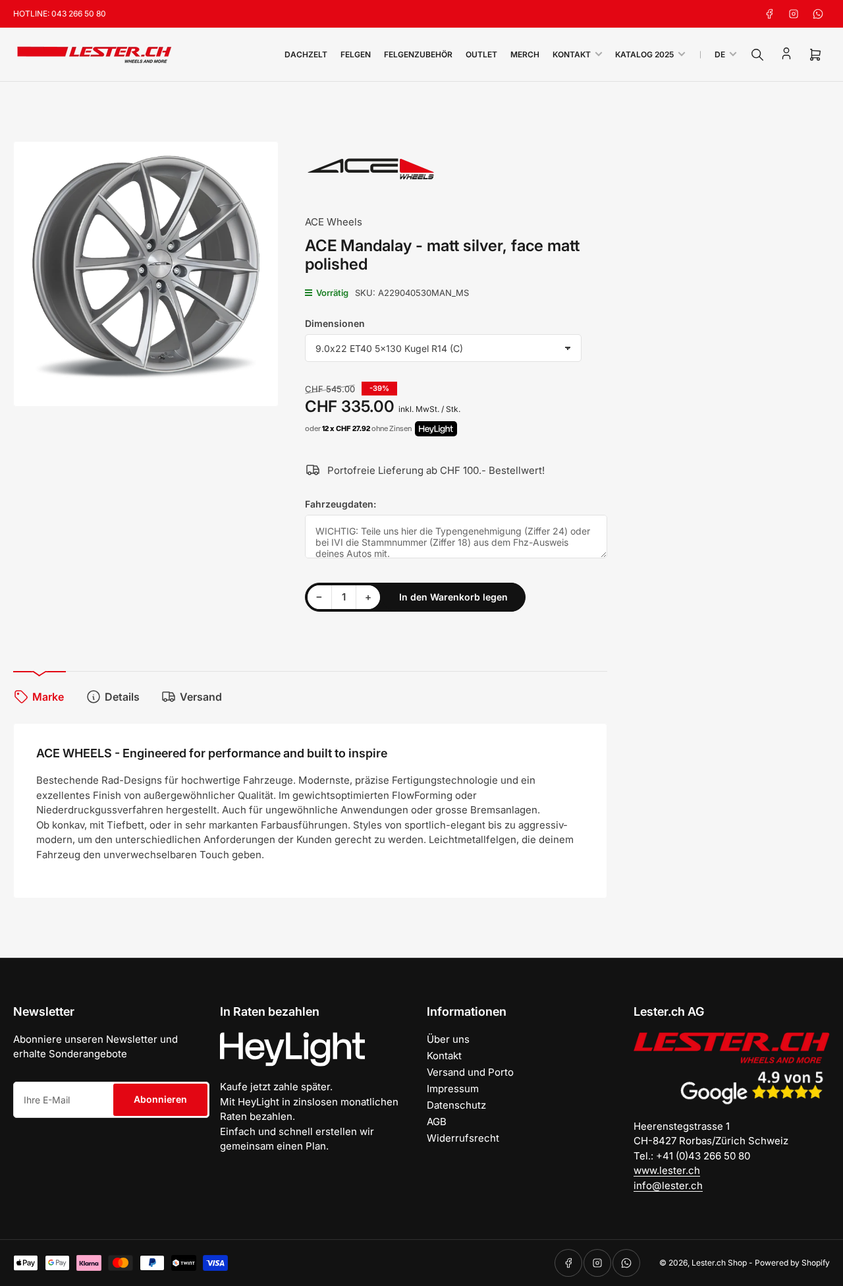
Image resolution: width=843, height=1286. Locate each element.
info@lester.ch (668, 1185)
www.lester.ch (667, 1170)
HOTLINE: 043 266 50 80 (59, 13)
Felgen (355, 54)
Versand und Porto (470, 1072)
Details (122, 696)
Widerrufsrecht (463, 1138)
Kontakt (572, 54)
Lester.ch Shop (719, 1263)
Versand (201, 696)
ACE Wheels (333, 222)
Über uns (448, 1039)
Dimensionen (335, 323)
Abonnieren (160, 1099)
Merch (524, 54)
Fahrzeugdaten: (340, 504)
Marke (48, 696)
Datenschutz (456, 1105)
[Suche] (757, 54)
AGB (437, 1121)
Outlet (481, 54)
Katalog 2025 (644, 54)
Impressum (453, 1088)
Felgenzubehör (418, 54)
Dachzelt (306, 54)
